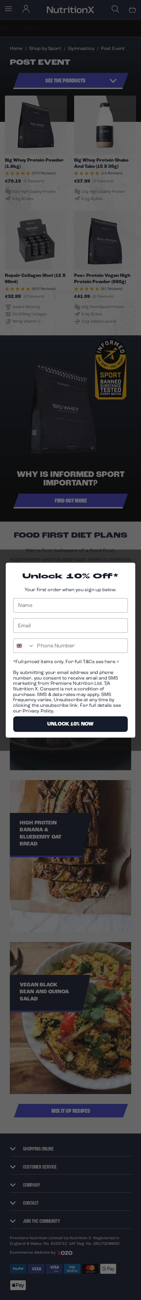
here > (111, 661)
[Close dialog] (128, 570)
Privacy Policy (38, 710)
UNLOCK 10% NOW (70, 724)
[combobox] (23, 645)
